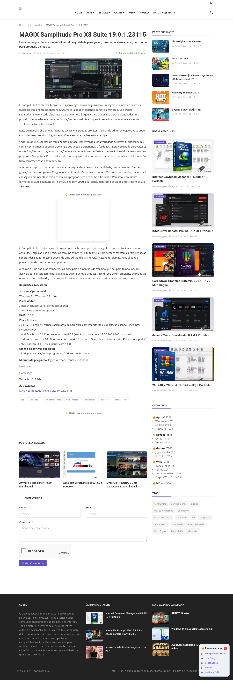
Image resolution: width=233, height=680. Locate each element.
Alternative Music (163, 517)
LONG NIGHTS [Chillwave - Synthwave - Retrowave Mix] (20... (192, 77)
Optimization (160, 524)
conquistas (205, 517)
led (193, 517)
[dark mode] (211, 3)
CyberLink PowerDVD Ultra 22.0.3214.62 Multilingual (122, 484)
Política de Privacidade (186, 670)
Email (89, 507)
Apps (89, 12)
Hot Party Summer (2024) (186, 92)
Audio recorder (73, 399)
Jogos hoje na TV (164, 12)
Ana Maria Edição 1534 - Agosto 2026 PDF (125, 649)
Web (131, 12)
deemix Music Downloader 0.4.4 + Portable (180, 335)
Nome (22, 507)
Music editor (34, 399)
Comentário (26, 522)
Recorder (104, 399)
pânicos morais (178, 503)
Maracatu (193, 531)
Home (78, 12)
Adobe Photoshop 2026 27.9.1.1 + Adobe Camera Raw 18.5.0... (123, 632)
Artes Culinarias (196, 524)
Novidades (25, 366)
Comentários (33, 498)
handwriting (160, 503)
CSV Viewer (177, 524)
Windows (39, 25)
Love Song (181, 517)
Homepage (25, 373)
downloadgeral (159, 186)
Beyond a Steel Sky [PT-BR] (186, 109)
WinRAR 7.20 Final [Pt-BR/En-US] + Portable (181, 385)
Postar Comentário (32, 563)
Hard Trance (160, 531)
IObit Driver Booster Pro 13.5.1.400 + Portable (182, 231)
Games (118, 12)
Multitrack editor (53, 399)
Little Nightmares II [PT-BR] (186, 41)
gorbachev (183, 510)
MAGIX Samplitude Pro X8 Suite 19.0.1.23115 (46, 390)
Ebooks (103, 12)
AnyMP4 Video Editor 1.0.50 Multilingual (35, 484)
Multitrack (90, 399)
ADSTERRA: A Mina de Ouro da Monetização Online (141, 670)
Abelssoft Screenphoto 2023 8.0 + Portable (82, 484)
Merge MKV (177, 531)
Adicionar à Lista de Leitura (131, 53)
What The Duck (180, 58)
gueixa (194, 503)
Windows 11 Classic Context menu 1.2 (191, 629)
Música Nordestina (163, 510)
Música (144, 12)
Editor (116, 399)
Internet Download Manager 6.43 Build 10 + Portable (126, 615)
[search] (211, 12)
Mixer (126, 399)
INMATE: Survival (180, 613)
